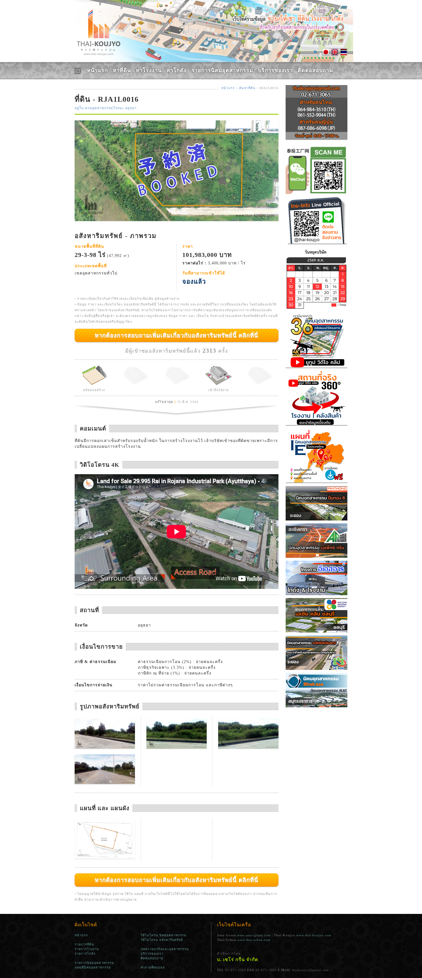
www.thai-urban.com (253, 940)
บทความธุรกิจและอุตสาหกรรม (165, 949)
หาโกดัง (177, 70)
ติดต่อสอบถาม (315, 70)
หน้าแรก (97, 70)
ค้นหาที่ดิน (247, 88)
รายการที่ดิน (84, 944)
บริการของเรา (275, 70)
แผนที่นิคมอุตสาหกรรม (93, 967)
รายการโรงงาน (87, 949)
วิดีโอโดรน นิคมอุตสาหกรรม (163, 935)
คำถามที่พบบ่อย (153, 967)
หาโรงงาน (149, 70)
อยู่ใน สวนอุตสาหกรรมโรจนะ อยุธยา (106, 108)
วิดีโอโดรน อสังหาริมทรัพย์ (162, 940)
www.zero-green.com (254, 935)
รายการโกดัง (85, 953)
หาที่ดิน (122, 70)
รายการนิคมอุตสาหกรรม (222, 70)
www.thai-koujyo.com (313, 935)
